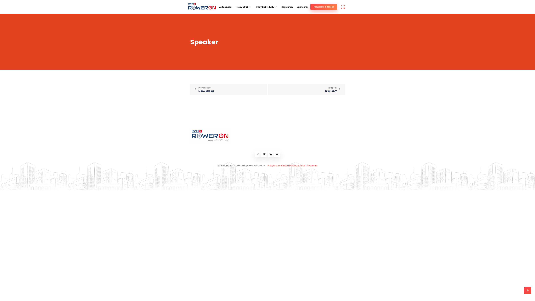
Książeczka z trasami (324, 7)
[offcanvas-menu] (343, 7)
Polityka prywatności (277, 165)
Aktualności (225, 7)
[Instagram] (264, 154)
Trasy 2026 (242, 7)
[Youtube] (277, 154)
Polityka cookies (297, 165)
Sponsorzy (302, 7)
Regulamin (287, 7)
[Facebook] (258, 154)
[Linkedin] (271, 154)
